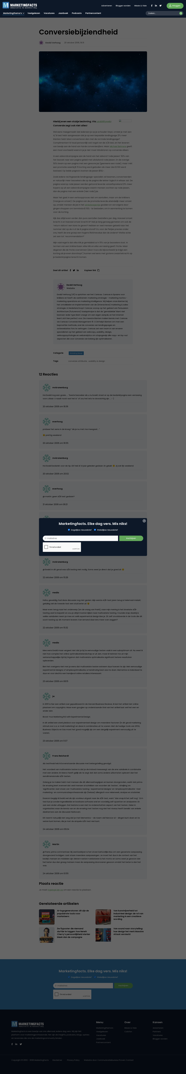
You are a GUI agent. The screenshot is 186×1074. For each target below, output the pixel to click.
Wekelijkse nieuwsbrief (107, 530)
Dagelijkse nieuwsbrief (81, 530)
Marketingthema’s (12, 13)
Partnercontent (93, 13)
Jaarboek (63, 13)
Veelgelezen (34, 13)
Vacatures (49, 13)
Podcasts (77, 13)
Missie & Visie (140, 5)
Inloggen (176, 5)
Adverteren (106, 5)
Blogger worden (123, 5)
